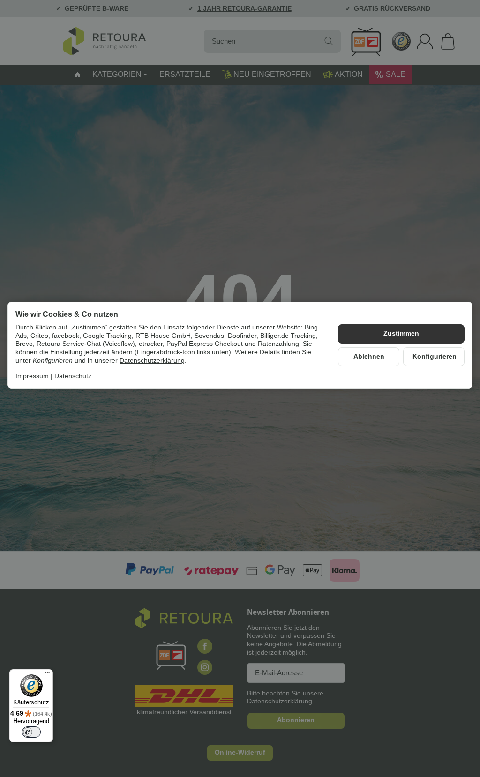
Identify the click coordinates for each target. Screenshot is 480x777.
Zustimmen (401, 333)
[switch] (31, 732)
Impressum (32, 376)
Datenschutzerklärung (152, 360)
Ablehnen (368, 356)
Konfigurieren (434, 356)
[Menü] (47, 674)
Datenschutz (72, 376)
